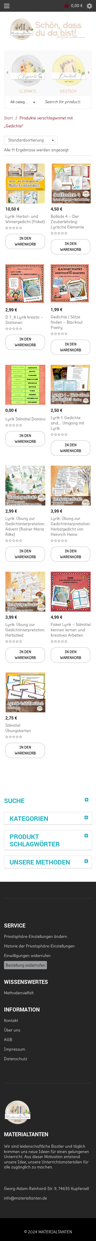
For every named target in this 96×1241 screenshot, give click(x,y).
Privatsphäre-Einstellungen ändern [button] (35, 936)
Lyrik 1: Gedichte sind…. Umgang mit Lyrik (67, 423)
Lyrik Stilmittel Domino (25, 418)
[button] (25, 241)
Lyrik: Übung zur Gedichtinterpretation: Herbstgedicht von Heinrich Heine (70, 526)
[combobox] (22, 102)
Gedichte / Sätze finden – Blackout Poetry (67, 322)
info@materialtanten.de (25, 1198)
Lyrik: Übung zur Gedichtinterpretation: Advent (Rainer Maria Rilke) (25, 526)
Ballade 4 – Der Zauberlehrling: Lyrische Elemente (67, 221)
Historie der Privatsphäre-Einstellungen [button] (39, 945)
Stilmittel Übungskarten (18, 728)
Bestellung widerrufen (25, 965)
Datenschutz (15, 1058)
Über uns (12, 1030)
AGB (8, 1039)
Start (8, 117)
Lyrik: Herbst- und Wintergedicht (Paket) (25, 219)
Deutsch (68, 91)
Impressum (14, 1049)
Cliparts (27, 91)
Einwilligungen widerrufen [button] (27, 955)
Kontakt (11, 1020)
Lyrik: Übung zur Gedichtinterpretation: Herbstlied (25, 630)
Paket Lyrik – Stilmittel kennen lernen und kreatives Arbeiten (71, 630)
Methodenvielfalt (19, 992)
